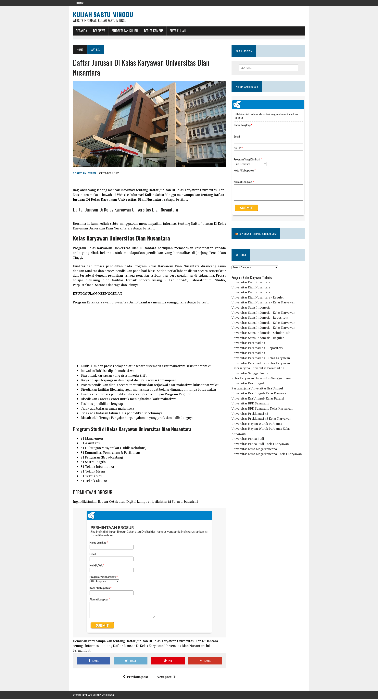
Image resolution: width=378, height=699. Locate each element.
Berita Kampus (153, 30)
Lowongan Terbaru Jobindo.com (257, 233)
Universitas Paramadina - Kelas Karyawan (261, 358)
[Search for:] (268, 68)
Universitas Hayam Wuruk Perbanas (257, 423)
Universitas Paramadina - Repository (257, 348)
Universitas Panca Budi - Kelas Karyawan (260, 444)
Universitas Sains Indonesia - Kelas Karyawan (263, 312)
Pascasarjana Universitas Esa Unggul (257, 388)
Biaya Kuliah (178, 30)
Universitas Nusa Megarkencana (254, 449)
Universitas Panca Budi (248, 438)
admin (92, 173)
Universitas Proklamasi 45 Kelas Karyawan (261, 418)
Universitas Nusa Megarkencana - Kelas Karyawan (267, 454)
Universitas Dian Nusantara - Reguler (258, 297)
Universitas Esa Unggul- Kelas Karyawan (260, 393)
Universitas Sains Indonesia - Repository (260, 317)
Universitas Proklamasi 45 (250, 413)
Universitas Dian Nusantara (251, 282)
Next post (164, 677)
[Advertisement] (149, 336)
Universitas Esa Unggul (248, 383)
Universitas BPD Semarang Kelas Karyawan (262, 408)
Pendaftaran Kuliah (124, 30)
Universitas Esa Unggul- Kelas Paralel (258, 398)
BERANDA (81, 30)
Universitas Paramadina (248, 343)
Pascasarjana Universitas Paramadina (258, 368)
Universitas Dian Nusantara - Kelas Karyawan (263, 302)
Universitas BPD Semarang (250, 403)
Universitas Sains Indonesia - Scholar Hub (261, 332)
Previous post (137, 677)
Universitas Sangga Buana (250, 373)
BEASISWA (99, 30)
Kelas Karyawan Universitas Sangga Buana (261, 378)
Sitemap (80, 3)
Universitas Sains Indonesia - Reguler (258, 338)
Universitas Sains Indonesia (251, 307)
